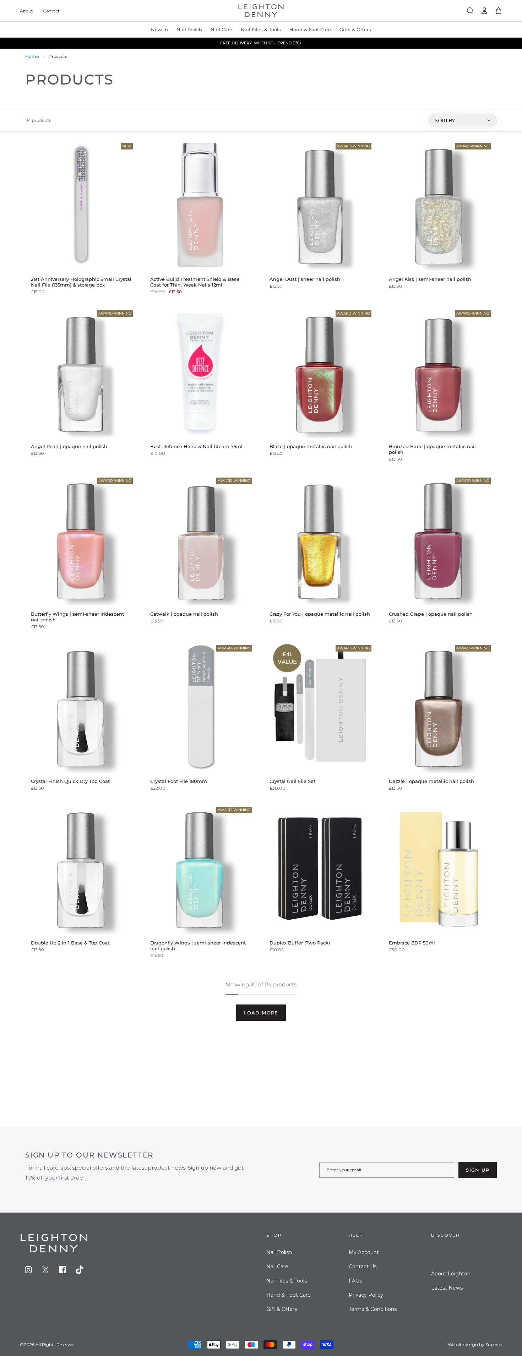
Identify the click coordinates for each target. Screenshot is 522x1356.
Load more (261, 1012)
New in (159, 29)
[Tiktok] (79, 1269)
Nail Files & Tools (261, 29)
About (26, 10)
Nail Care (221, 29)
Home (32, 56)
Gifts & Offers (355, 29)
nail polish (189, 29)
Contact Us (362, 1266)
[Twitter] (45, 1269)
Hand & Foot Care (288, 1295)
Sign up (477, 1170)
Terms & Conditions (373, 1309)
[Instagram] (28, 1269)
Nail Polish (279, 1252)
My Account (364, 1252)
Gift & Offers (281, 1309)
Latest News (447, 1288)
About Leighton (451, 1273)
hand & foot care (310, 29)
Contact (51, 10)
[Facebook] (62, 1269)
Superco (493, 1344)
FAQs (355, 1281)
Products (58, 56)
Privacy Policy (366, 1295)
